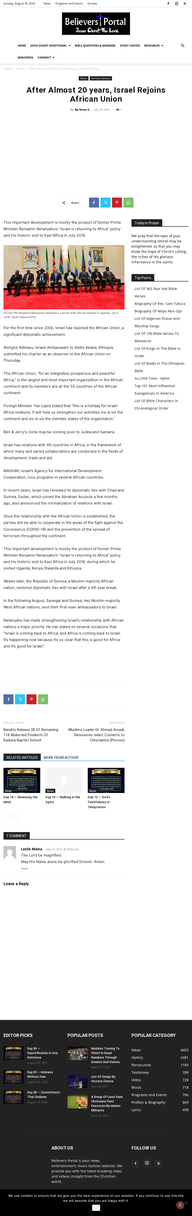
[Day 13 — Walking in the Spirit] (64, 780)
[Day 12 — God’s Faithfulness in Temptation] (106, 780)
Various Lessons (100, 78)
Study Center (130, 45)
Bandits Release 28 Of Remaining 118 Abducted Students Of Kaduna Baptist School (31, 734)
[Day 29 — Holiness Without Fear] (14, 1077)
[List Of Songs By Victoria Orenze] (78, 1081)
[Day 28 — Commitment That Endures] (14, 1097)
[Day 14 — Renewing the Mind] (22, 780)
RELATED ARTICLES (22, 758)
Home (22, 45)
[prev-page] (7, 817)
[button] (182, 45)
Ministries (25, 57)
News (47, 3)
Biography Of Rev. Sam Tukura (160, 303)
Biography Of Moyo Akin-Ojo (158, 311)
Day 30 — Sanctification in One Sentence (42, 1053)
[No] (185, 1202)
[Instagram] (176, 3)
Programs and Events (69, 3)
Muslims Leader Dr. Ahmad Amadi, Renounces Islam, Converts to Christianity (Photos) (96, 734)
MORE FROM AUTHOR (61, 758)
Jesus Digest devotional (48, 45)
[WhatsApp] (129, 203)
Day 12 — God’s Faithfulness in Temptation (99, 802)
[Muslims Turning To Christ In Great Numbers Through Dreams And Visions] (78, 1053)
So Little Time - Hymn (152, 378)
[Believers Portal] (96, 23)
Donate (92, 3)
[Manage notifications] (180, 1205)
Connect (44, 57)
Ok (96, 1208)
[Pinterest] (117, 203)
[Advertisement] (96, 155)
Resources (152, 45)
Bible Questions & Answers (95, 45)
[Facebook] (168, 3)
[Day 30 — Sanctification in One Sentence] (14, 1053)
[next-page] (15, 817)
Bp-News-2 (82, 109)
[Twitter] (184, 3)
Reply (24, 868)
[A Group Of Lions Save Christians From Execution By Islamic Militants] (78, 1101)
